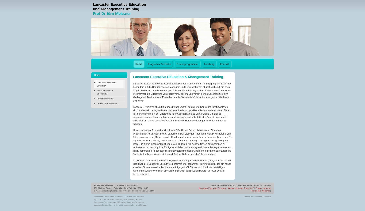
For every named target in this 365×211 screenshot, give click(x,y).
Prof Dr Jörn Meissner (107, 103)
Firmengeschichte (105, 99)
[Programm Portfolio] (159, 64)
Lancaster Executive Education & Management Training (119, 9)
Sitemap (267, 197)
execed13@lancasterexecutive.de (115, 191)
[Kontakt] (224, 64)
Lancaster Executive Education (106, 84)
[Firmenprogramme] (187, 64)
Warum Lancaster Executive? (105, 92)
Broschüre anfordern (253, 197)
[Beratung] (209, 64)
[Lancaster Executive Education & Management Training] (139, 64)
